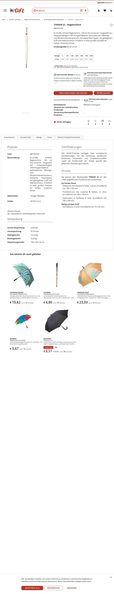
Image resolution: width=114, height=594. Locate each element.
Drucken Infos (25, 137)
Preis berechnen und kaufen (73, 93)
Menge (39, 137)
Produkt (12, 147)
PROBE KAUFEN (103, 93)
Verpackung (14, 219)
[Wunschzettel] (105, 11)
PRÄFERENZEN (53, 588)
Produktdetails (9, 137)
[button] (109, 2)
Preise (49, 137)
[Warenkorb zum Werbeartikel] (111, 10)
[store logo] (17, 10)
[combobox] (60, 10)
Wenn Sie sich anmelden (63, 67)
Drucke (65, 171)
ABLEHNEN (72, 588)
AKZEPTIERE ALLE (32, 588)
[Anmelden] (99, 11)
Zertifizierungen (71, 147)
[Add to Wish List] (111, 25)
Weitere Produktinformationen (69, 137)
